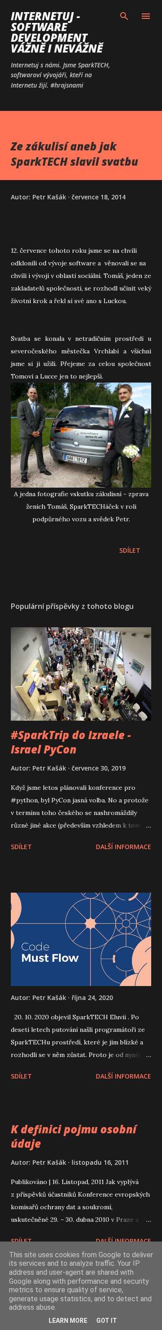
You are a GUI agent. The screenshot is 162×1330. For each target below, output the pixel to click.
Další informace (123, 846)
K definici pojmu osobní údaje (73, 1136)
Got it (106, 1320)
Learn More (68, 1320)
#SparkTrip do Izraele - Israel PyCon (71, 742)
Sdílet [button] (129, 550)
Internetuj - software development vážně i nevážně (57, 32)
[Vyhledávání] (124, 16)
